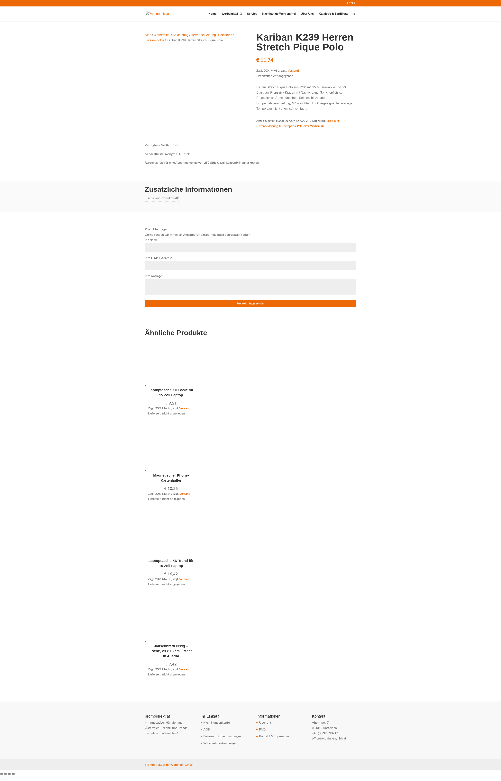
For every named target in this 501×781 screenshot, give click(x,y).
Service (252, 13)
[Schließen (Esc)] (13, 774)
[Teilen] (9, 774)
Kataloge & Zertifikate (333, 13)
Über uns (265, 722)
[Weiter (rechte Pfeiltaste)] (5, 779)
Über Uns (307, 13)
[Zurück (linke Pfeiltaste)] (1, 779)
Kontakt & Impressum (274, 736)
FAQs (263, 729)
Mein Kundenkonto (216, 722)
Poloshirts (225, 35)
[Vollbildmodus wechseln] (5, 774)
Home (212, 13)
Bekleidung (180, 35)
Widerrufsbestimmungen (220, 743)
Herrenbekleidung (203, 35)
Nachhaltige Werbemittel (279, 13)
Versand (293, 70)
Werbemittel (230, 13)
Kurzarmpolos (154, 40)
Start (148, 35)
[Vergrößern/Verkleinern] (1, 774)
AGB (206, 729)
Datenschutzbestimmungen (222, 736)
